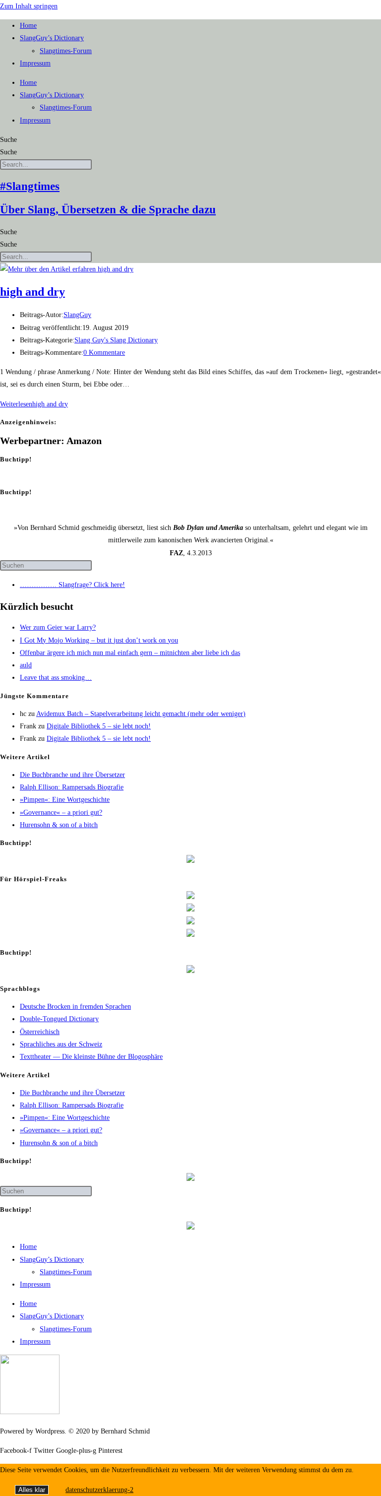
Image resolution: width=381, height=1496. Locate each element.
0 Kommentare (104, 352)
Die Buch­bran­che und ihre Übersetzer (72, 775)
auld (26, 665)
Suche (8, 139)
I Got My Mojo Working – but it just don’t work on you (99, 640)
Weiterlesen (34, 404)
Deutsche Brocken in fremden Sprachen (75, 1006)
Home (28, 25)
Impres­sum (35, 63)
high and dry (32, 291)
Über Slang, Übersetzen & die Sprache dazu (108, 209)
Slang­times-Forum (66, 51)
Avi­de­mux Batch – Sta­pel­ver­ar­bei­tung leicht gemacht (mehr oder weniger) (141, 713)
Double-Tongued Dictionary (59, 1019)
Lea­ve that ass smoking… (56, 677)
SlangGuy (77, 315)
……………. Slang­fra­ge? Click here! (72, 584)
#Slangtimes (30, 186)
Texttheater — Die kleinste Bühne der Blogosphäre (91, 1056)
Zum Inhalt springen (29, 6)
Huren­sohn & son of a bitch (59, 825)
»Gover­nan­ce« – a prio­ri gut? (61, 812)
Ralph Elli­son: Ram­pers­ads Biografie (72, 787)
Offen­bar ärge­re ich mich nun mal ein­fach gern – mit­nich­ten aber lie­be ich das (130, 652)
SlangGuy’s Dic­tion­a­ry (52, 38)
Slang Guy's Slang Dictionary (116, 340)
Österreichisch (40, 1032)
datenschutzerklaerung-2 (99, 1490)
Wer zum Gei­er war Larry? (58, 627)
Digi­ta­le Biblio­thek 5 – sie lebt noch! (99, 726)
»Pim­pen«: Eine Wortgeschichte (65, 799)
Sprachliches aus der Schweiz (61, 1044)
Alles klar (31, 1490)
